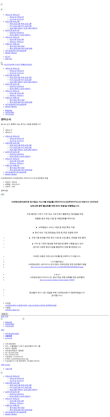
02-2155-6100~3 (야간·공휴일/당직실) (18, 64)
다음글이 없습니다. (12, 310)
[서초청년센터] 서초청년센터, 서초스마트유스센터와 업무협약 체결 (31, 305)
